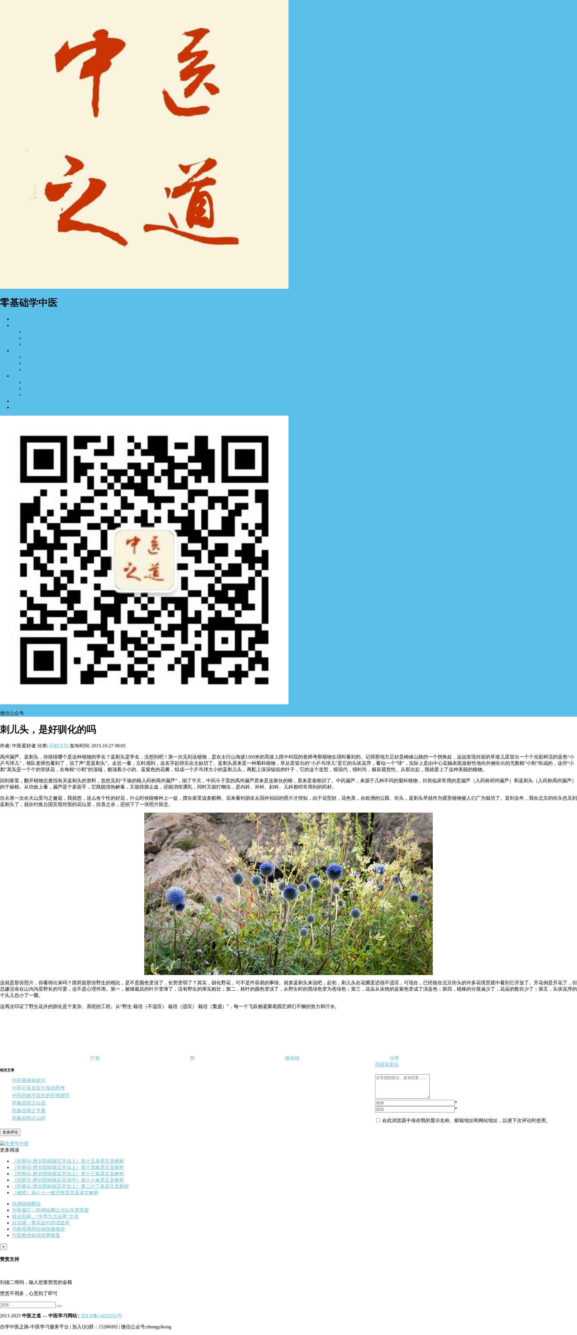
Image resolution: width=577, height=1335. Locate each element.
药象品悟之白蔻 (29, 1103)
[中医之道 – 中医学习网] (144, 287)
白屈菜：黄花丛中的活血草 (41, 1222)
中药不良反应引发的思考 (38, 1087)
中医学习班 (36, 337)
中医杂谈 (21, 407)
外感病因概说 (26, 1203)
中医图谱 (33, 344)
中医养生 (21, 375)
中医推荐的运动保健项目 (38, 1229)
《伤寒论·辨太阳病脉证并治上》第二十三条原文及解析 (70, 1186)
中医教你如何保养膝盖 (36, 1235)
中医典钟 (33, 388)
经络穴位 (33, 369)
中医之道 (21, 350)
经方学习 (33, 331)
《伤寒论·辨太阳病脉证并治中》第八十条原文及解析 (68, 1180)
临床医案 (33, 356)
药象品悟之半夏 (29, 1110)
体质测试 (33, 382)
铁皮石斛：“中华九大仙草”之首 (45, 1216)
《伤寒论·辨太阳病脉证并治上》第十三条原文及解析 (68, 1173)
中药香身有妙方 (29, 1080)
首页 (17, 318)
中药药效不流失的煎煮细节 (41, 1095)
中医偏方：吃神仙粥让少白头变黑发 (50, 1210)
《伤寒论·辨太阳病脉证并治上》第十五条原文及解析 (68, 1161)
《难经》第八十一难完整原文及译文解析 (55, 1192)
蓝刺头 (392, 1064)
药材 (380, 1064)
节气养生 (33, 394)
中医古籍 (21, 401)
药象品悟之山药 (29, 1118)
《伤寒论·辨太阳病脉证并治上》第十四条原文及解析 (68, 1167)
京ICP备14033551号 (101, 1315)
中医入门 (21, 325)
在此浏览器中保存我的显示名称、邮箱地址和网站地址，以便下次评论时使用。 (466, 1120)
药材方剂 (33, 363)
